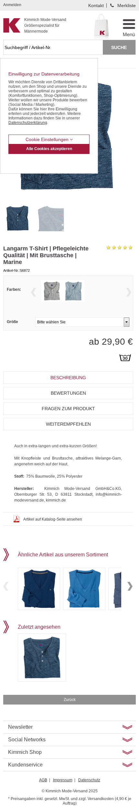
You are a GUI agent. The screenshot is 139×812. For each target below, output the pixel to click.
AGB (43, 780)
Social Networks (27, 739)
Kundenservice (25, 764)
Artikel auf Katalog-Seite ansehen (52, 519)
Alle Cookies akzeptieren (49, 149)
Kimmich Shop (25, 752)
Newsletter (20, 727)
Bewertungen (68, 393)
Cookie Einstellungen (48, 139)
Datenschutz (89, 780)
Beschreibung (68, 377)
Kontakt (96, 5)
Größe (12, 322)
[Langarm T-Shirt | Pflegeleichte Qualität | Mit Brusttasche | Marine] (18, 218)
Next (128, 292)
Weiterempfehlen (68, 424)
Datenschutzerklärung (27, 122)
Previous (33, 292)
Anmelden (12, 5)
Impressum (62, 780)
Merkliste (126, 5)
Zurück (70, 699)
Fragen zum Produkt (68, 408)
